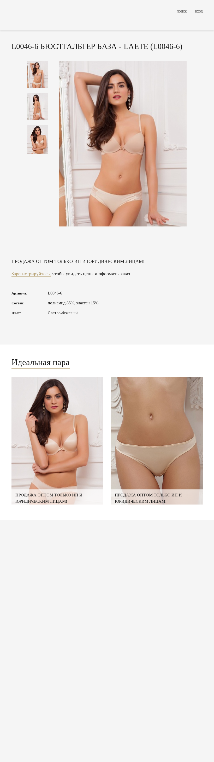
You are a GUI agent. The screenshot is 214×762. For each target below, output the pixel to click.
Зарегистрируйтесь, (31, 273)
